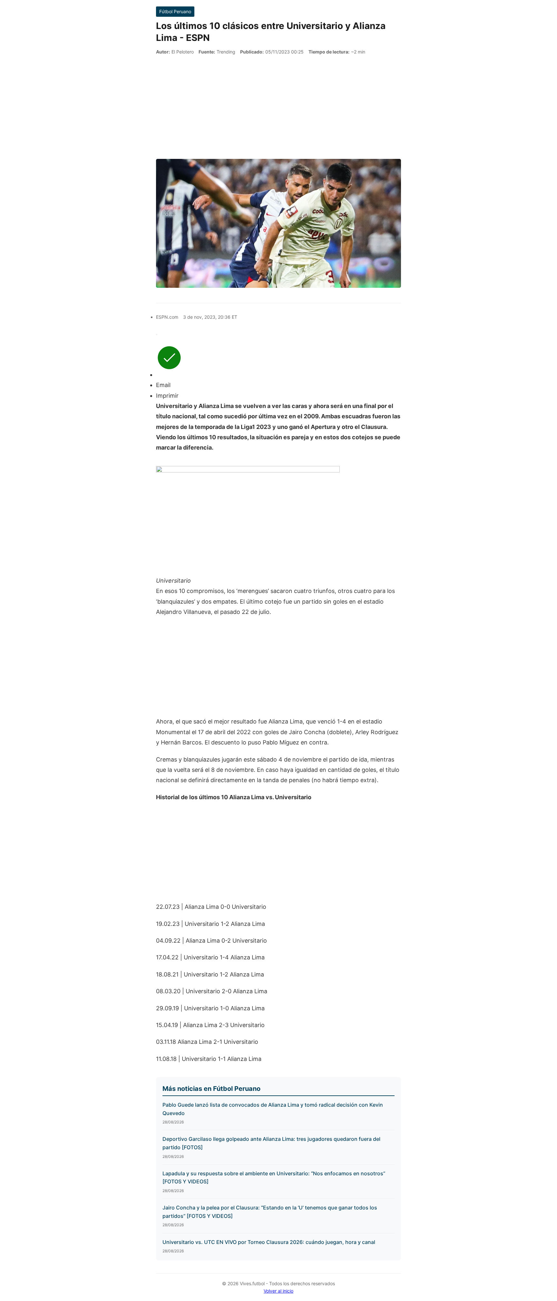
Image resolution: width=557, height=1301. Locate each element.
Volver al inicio (278, 1291)
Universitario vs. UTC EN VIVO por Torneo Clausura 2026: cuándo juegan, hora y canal (268, 1242)
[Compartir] (156, 334)
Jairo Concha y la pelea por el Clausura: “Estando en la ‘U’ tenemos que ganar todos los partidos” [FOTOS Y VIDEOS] (269, 1211)
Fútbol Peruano (175, 11)
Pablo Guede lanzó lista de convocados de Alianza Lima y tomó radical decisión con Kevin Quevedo (272, 1109)
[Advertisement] (278, 107)
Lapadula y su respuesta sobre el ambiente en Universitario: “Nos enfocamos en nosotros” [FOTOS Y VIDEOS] (273, 1177)
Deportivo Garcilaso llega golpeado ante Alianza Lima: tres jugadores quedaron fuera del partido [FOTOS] (271, 1143)
